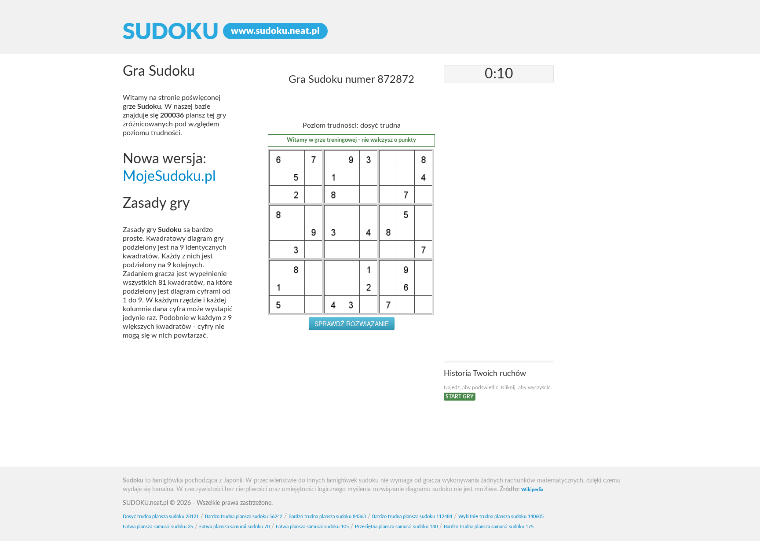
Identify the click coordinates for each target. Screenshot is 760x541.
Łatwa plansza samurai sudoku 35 (158, 526)
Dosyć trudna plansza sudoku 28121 (161, 516)
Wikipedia (532, 489)
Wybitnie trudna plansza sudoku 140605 (501, 516)
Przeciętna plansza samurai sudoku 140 (396, 526)
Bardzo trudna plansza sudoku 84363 (327, 516)
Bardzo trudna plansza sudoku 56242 (243, 516)
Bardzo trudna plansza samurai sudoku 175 (488, 526)
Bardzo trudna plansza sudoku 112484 (412, 516)
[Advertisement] (351, 400)
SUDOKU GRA (380, 31)
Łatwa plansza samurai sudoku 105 (312, 526)
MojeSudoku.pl (169, 177)
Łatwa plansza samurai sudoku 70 (234, 526)
